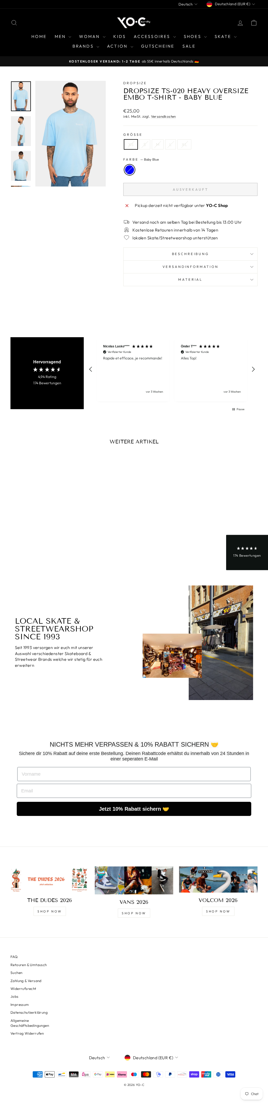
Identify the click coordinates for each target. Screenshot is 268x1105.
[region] (172, 369)
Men (61, 36)
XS (130, 144)
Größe (132, 134)
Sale (189, 46)
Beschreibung (190, 254)
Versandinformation (191, 266)
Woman (90, 36)
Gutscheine (158, 46)
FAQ (14, 956)
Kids (119, 36)
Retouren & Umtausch (28, 964)
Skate (224, 36)
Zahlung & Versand (26, 980)
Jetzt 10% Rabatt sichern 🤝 (134, 809)
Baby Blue (129, 170)
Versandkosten (163, 116)
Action (118, 46)
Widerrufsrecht (23, 988)
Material (190, 279)
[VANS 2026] (134, 880)
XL (184, 144)
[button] (91, 369)
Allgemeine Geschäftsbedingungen (29, 1023)
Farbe (141, 159)
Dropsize (135, 83)
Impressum (19, 1004)
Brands (83, 46)
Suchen (16, 972)
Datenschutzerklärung (29, 1012)
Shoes (193, 36)
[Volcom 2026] (218, 879)
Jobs (14, 996)
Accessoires (153, 36)
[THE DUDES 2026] (49, 879)
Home (39, 36)
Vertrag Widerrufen (27, 1033)
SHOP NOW (49, 911)
